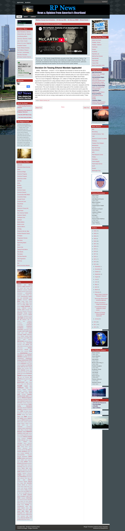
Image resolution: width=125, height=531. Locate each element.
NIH (28, 445)
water (30, 513)
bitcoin (30, 301)
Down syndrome (24, 351)
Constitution (20, 328)
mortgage (29, 438)
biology (23, 301)
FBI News (94, 141)
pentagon (22, 453)
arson (31, 294)
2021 (95, 243)
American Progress (22, 174)
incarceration (25, 399)
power (22, 460)
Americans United (21, 178)
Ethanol (22, 361)
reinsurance (29, 473)
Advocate (19, 165)
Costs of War (95, 63)
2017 (95, 254)
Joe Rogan (26, 411)
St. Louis (22, 493)
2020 (95, 246)
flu (28, 371)
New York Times (96, 147)
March (96, 289)
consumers (20, 329)
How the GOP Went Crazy (24, 114)
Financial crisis (29, 370)
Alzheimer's (19, 289)
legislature (29, 418)
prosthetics (30, 463)
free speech (24, 375)
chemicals (19, 313)
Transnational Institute (97, 95)
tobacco (21, 501)
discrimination (20, 347)
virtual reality (25, 509)
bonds (27, 303)
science (30, 481)
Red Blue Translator (22, 54)
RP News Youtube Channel (24, 57)
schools (25, 481)
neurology (19, 445)
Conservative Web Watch (23, 194)
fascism (19, 366)
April (96, 287)
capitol (23, 309)
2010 (95, 327)
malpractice (19, 426)
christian (30, 313)
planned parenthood (22, 456)
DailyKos (22, 336)
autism (30, 296)
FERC (30, 368)
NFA (25, 445)
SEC (25, 483)
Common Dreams (21, 192)
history (22, 392)
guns (27, 382)
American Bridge (21, 171)
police (30, 456)
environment (25, 360)
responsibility (29, 476)
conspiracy (29, 326)
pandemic (24, 451)
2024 (95, 236)
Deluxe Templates (103, 526)
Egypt (26, 355)
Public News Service (97, 163)
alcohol (21, 288)
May (96, 284)
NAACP (25, 441)
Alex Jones (26, 288)
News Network (95, 150)
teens (18, 499)
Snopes (94, 49)
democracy (20, 341)
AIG (18, 288)
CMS (28, 319)
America (19, 291)
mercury (30, 433)
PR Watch (19, 235)
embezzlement (20, 358)
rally (28, 470)
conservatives (20, 326)
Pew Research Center (97, 154)
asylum (18, 296)
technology (29, 498)
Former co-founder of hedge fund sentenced (101, 303)
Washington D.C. (21, 513)
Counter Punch (21, 199)
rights (29, 478)
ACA (25, 284)
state (26, 493)
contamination (26, 329)
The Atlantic (20, 251)
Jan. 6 (18, 411)
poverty (18, 460)
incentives (30, 399)
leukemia (19, 420)
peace (18, 453)
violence (19, 509)
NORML (94, 98)
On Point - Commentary (23, 52)
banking (19, 299)
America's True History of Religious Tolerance (24, 111)
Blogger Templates (88, 526)
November (97, 269)
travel (27, 503)
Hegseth (19, 389)
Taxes (18, 498)
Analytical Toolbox (21, 45)
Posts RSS (20, 2)
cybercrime (29, 334)
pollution (23, 458)
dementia (30, 339)
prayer (26, 460)
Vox (18, 263)
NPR (93, 152)
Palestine (19, 451)
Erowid (94, 97)
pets (31, 453)
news (23, 445)
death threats (23, 337)
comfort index (21, 321)
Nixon (30, 445)
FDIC (27, 366)
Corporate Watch (96, 88)
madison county (28, 423)
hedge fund (28, 387)
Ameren (30, 289)
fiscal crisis (23, 371)
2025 (95, 233)
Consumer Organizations (98, 103)
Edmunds (30, 353)
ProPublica (95, 159)
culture (24, 334)
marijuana (19, 428)
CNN (93, 136)
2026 (95, 231)
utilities (27, 508)
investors (19, 409)
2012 (95, 322)
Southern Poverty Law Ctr (98, 84)
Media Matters (20, 222)
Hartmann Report (21, 215)
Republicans (23, 476)
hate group (29, 384)
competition (29, 321)
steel (31, 493)
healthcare (20, 388)
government (20, 382)
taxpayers (23, 498)
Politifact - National (96, 44)
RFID (26, 478)
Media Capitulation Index (98, 65)
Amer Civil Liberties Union (98, 80)
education (19, 355)
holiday (26, 392)
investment (29, 407)
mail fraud (29, 425)
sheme (22, 486)
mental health (25, 433)
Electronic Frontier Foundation (99, 138)
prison (26, 461)
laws (18, 418)
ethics (25, 361)
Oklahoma (29, 449)
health (19, 385)
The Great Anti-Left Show (24, 117)
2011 (95, 324)
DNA (31, 349)
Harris (22, 384)
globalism (19, 380)
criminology (19, 334)
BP (21, 304)
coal (31, 319)
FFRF (18, 370)
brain (27, 304)
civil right (30, 316)
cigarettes (21, 316)
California (24, 308)
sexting (18, 486)
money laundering (21, 438)
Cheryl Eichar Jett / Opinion (24, 34)
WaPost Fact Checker (97, 56)
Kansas (23, 414)
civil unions (26, 318)
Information (19, 402)
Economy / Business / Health (24, 38)
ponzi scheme (29, 458)
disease (30, 347)
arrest (27, 294)
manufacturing (29, 426)
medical (24, 431)
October (97, 271)
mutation (19, 441)
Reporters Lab (95, 54)
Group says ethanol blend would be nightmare (101, 299)
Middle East (26, 435)
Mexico (18, 435)
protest (22, 465)
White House (29, 514)
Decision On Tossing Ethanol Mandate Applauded (58, 67)
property (25, 463)
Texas (18, 501)
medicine (19, 433)
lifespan (30, 420)
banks (30, 299)
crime (30, 333)
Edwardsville (20, 25)
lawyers (25, 418)
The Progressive (21, 258)
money (30, 436)
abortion (19, 284)
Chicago (25, 313)
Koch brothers (29, 414)
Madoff (18, 425)
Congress (29, 323)
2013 (95, 264)
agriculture (28, 286)
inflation (30, 401)
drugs (30, 351)
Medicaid (19, 431)
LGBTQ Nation (95, 79)
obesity (30, 448)
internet (24, 407)
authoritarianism (24, 296)
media (30, 430)
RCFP (93, 166)
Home (19, 16)
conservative (29, 324)
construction (29, 328)
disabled (30, 346)
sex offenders (29, 484)
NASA (31, 441)
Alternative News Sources (23, 167)
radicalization (25, 470)
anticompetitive (28, 293)
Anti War (19, 181)
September (97, 274)
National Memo (21, 226)
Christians (19, 314)
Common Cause (21, 190)
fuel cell (22, 377)
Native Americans (28, 443)
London (21, 421)
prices (22, 461)
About (26, 16)
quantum (19, 468)
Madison (23, 423)
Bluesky (28, 2)
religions (24, 475)
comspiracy (19, 323)
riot (31, 478)
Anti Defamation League (98, 82)
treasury (30, 503)
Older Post (86, 107)
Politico (94, 157)
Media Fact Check (96, 40)
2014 (95, 261)
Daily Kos (19, 206)
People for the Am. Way (23, 231)
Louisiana (25, 421)
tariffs (27, 496)
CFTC (21, 311)
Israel (25, 409)
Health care (28, 386)
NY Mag (19, 229)
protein (18, 465)
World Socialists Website (23, 265)
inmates (18, 404)
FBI (22, 366)
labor (18, 416)
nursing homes (24, 446)
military (30, 435)
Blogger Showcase (33, 528)
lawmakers (30, 416)
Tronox (22, 504)
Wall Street (25, 511)
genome (27, 378)
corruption (19, 331)
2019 (95, 249)
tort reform (26, 501)
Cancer (19, 309)
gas (31, 377)
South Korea (23, 491)
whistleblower (23, 514)
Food (18, 373)
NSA (18, 446)
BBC (93, 129)
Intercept (19, 219)
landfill (22, 416)
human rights (25, 396)
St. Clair (19, 493)
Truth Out (19, 261)
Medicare (29, 431)
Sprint (31, 491)
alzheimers (25, 289)
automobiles (25, 298)
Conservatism (20, 324)
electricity (25, 356)
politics (19, 458)
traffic (18, 503)
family (23, 365)
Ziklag (22, 519)
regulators (24, 473)
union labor (29, 506)
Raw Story (20, 240)
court (23, 331)
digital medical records (21, 346)
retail (18, 478)
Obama (19, 448)
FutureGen (27, 377)
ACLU (30, 285)
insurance (29, 406)
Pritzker (30, 461)
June (96, 282)
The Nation (20, 254)
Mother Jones (20, 224)
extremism (23, 363)
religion (19, 475)
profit (22, 463)
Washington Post (96, 170)
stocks (24, 494)
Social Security (20, 489)
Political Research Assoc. (23, 233)
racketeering (19, 470)
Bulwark (19, 185)
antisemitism (19, 294)
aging (23, 286)
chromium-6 (25, 314)
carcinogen (27, 309)
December (97, 266)
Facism (28, 363)
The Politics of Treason (23, 50)
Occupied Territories (21, 449)
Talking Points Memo (22, 249)
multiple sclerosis (21, 440)
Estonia (18, 361)
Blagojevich (19, 303)
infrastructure (29, 402)
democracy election (28, 341)
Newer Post (39, 107)
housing (19, 396)
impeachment (20, 399)
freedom (30, 375)
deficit (24, 339)
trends (18, 504)
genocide (23, 378)
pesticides (27, 453)
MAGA (23, 425)
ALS (31, 288)
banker (30, 298)
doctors (18, 351)
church (30, 314)
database (27, 336)
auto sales (19, 298)
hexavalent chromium (22, 391)
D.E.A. (18, 336)
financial (23, 370)
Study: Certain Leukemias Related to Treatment (101, 295)
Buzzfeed (19, 187)
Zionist (28, 519)
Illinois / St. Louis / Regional (24, 43)
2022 (95, 241)
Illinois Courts (84, 20)
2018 (95, 251)
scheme (30, 479)
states (28, 493)
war (31, 511)
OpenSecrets (95, 58)
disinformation (20, 349)
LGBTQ (23, 420)
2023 (95, 238)
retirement (22, 478)
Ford (21, 373)
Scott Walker (20, 483)
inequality (27, 401)
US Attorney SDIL (61, 20)
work (31, 517)
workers (19, 519)
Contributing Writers (22, 36)
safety (18, 479)
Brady (24, 304)
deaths (28, 337)
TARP (30, 496)
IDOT (21, 397)
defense (18, 339)
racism (30, 468)
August (96, 276)
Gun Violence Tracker (22, 213)
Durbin (18, 353)
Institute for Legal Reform (98, 92)
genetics (19, 378)
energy (19, 360)
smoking (30, 488)
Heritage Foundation (27, 389)
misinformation (20, 436)
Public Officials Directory (23, 47)
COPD (30, 329)
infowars (24, 402)
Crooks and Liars (21, 201)
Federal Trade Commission (99, 102)
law (25, 416)
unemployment (20, 506)
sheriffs (25, 486)
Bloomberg (95, 131)
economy (24, 353)
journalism (30, 412)
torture (30, 501)
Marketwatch (95, 145)
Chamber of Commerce (27, 311)
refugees (19, 473)
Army (24, 294)
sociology (30, 489)
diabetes (27, 344)
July (96, 279)
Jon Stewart (25, 412)
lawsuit (21, 418)
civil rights (20, 318)
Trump (27, 504)
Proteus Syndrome (28, 465)
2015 (95, 259)
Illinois (24, 398)
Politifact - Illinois (96, 42)
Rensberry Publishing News (33, 526)
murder (26, 440)
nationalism (19, 443)
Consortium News (21, 197)
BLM (24, 303)
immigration (29, 397)
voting (30, 509)
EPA (30, 360)
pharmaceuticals (20, 454)
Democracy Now (21, 343)
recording (27, 471)
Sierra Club (20, 247)
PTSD (24, 466)
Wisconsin (23, 517)
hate (25, 384)
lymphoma (30, 421)
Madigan (19, 423)
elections (20, 357)
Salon (18, 245)
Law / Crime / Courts (22, 41)
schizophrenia (20, 481)
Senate (23, 484)
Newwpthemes (104, 528)
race (27, 468)
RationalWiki (95, 60)
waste (27, 513)
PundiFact (94, 51)
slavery (18, 488)
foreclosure (29, 373)
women (27, 517)
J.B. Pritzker (29, 409)
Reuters (94, 168)
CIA (18, 316)
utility (31, 508)
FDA (24, 366)
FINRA (18, 371)
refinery (30, 471)
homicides (24, 394)
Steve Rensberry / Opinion (23, 31)
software (19, 491)
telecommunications (24, 499)
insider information (24, 404)
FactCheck (94, 47)
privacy (19, 463)
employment (29, 358)
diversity (26, 349)
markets (27, 428)
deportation (19, 344)
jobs (22, 411)
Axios (18, 183)
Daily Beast (20, 203)
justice (19, 414)
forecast (24, 373)
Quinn (23, 468)
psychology (19, 466)
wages (18, 511)
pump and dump (28, 466)
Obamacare (25, 448)
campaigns (30, 308)
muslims (30, 440)
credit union (24, 333)
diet (31, 344)
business (27, 306)
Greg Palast (20, 210)
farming (30, 365)
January (97, 319)
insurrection (19, 407)
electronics (30, 356)
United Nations (21, 508)
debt (31, 337)
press (18, 461)
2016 (95, 256)
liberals (26, 420)
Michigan (22, 435)
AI (31, 286)
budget (22, 306)
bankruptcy (25, 299)
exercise (19, 363)
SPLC (27, 491)
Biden (18, 301)
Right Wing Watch (21, 242)
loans (18, 421)
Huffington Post (21, 217)
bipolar (27, 301)
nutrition (30, 446)
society (26, 489)
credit (18, 333)
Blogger (25, 528)
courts (26, 331)
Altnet (18, 169)
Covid (30, 331)
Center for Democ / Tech (98, 134)
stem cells (19, 494)
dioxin (27, 346)
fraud (19, 375)
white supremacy (21, 516)
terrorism (30, 499)
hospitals (29, 394)
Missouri (25, 436)
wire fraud (29, 516)
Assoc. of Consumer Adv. (98, 87)
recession (23, 471)
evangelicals (29, 361)
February (97, 292)
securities (29, 483)
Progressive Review (22, 238)
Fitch (27, 371)
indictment (22, 401)
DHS (24, 344)
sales (24, 479)
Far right (26, 365)
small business (24, 488)
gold (25, 380)
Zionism (25, 519)
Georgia (30, 378)
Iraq (23, 409)
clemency (24, 319)
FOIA (31, 371)
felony (23, 368)
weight (18, 514)
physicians (30, 454)
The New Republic (22, 256)
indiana (18, 401)
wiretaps (19, 517)
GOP (31, 380)
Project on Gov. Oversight (98, 74)
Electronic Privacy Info (22, 208)
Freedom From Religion (98, 143)
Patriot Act (29, 451)
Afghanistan (19, 286)
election (29, 355)
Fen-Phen (27, 368)
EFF (23, 355)
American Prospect (22, 176)
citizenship (26, 316)
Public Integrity (95, 161)
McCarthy (27, 430)
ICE (30, 396)
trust (31, 504)
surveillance (23, 496)
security (19, 484)
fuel (18, 377)
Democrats (29, 343)
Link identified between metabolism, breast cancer (100, 308)
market (23, 428)
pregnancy (30, 460)
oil (26, 449)
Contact (33, 16)
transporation (22, 503)
